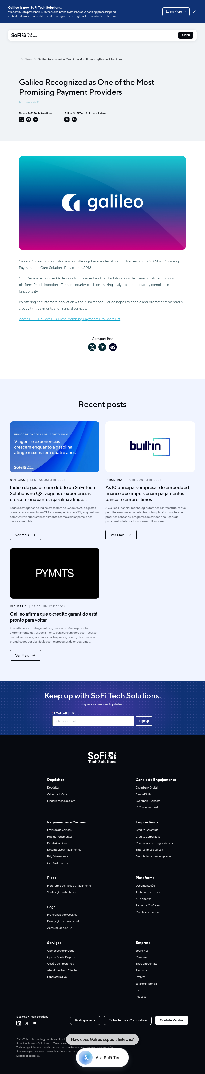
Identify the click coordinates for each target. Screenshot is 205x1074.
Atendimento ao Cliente (62, 970)
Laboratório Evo (57, 976)
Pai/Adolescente (57, 856)
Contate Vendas (172, 1020)
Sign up (144, 721)
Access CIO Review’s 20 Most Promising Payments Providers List (69, 319)
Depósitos (53, 787)
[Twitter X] (26, 1023)
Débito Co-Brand (58, 843)
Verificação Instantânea (61, 892)
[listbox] (85, 1020)
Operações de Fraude (60, 950)
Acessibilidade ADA (59, 927)
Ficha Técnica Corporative (128, 1020)
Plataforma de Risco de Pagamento (69, 885)
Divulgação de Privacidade (63, 921)
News (28, 59)
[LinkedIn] (35, 119)
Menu (186, 35)
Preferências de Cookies (62, 914)
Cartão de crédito (58, 863)
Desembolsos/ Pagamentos (64, 849)
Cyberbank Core (57, 794)
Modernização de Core (61, 800)
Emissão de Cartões (59, 829)
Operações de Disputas (61, 957)
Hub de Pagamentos (59, 836)
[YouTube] (29, 119)
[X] (21, 119)
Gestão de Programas (60, 963)
